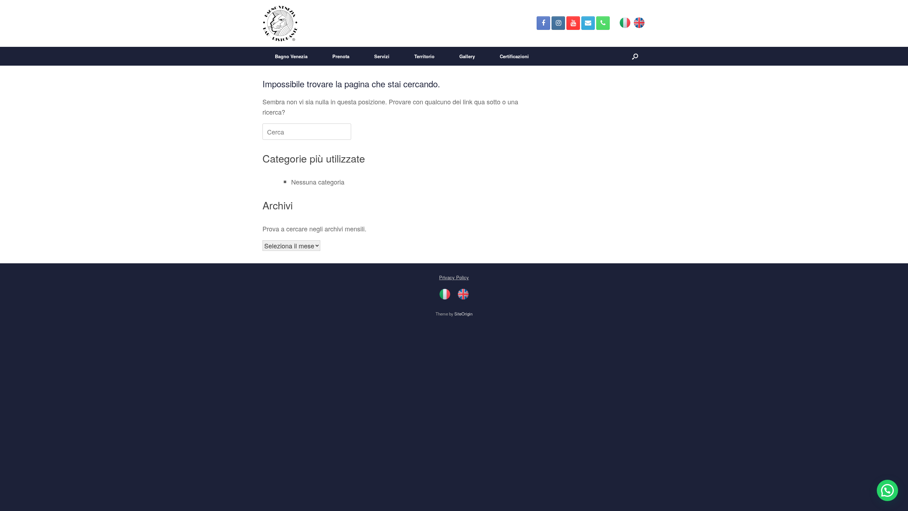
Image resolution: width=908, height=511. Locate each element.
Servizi (381, 56)
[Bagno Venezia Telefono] (603, 23)
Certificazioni (514, 56)
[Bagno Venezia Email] (588, 23)
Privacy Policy (454, 277)
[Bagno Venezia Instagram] (558, 23)
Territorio (424, 56)
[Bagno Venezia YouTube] (573, 23)
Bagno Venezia (291, 56)
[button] (635, 56)
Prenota (340, 56)
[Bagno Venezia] (280, 23)
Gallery (467, 56)
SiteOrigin (463, 314)
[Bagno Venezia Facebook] (543, 23)
